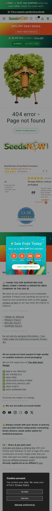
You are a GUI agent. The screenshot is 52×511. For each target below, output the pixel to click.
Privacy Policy (22, 485)
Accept (24, 491)
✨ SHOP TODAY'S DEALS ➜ (26, 267)
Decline (24, 498)
